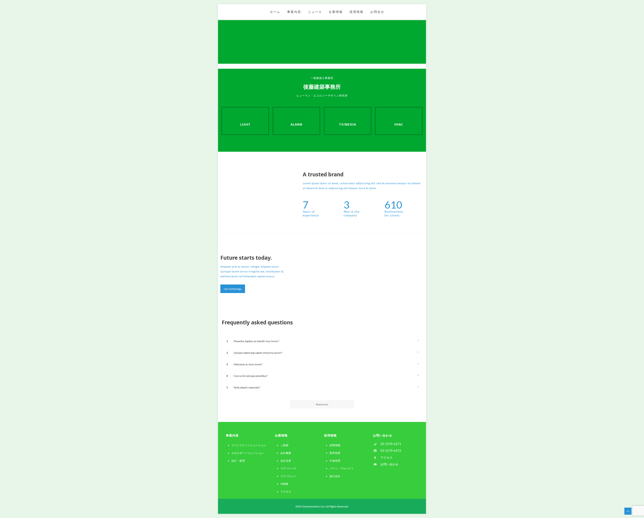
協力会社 (335, 476)
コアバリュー (288, 476)
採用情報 (335, 445)
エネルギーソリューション (247, 452)
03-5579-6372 (390, 450)
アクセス (285, 491)
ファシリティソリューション (248, 445)
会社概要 (285, 452)
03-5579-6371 (390, 444)
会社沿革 (285, 460)
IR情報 (284, 483)
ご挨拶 (284, 445)
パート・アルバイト (342, 468)
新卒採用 (335, 452)
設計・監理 (238, 460)
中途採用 (335, 460)
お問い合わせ (389, 464)
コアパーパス (288, 468)
